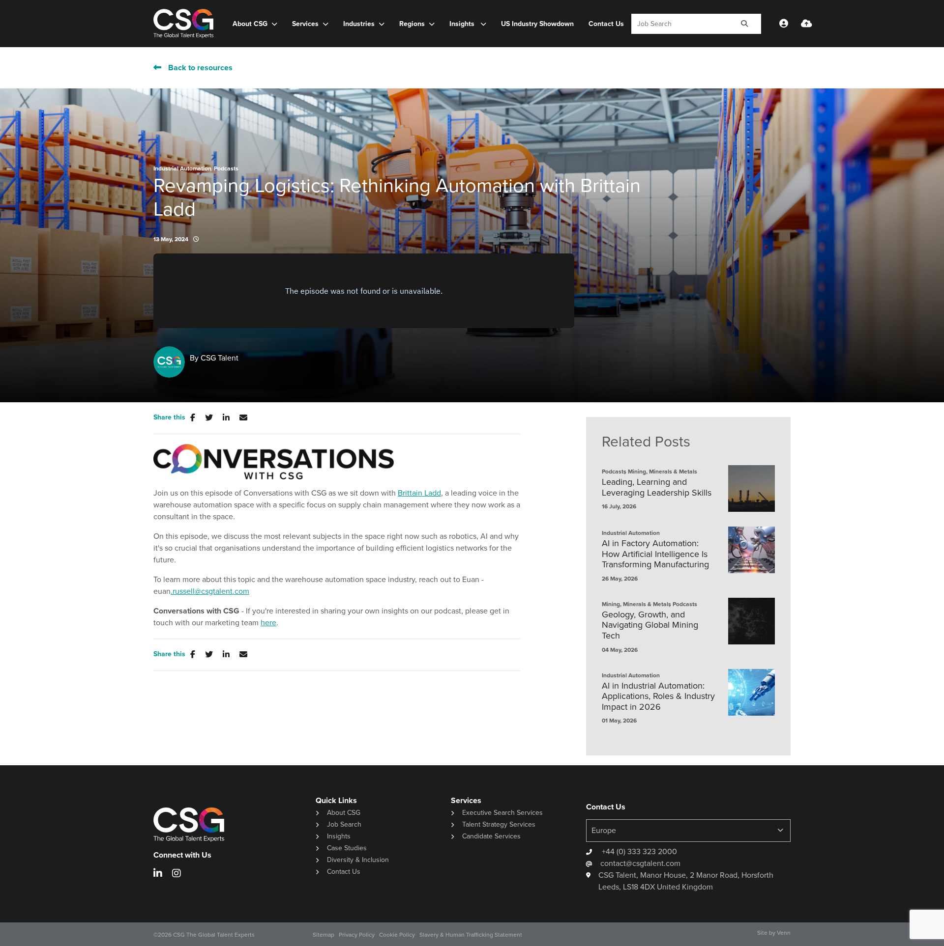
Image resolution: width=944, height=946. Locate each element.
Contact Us (606, 24)
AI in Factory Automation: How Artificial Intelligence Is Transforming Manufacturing (655, 554)
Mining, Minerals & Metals (662, 471)
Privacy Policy (357, 934)
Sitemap (323, 934)
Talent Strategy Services (498, 824)
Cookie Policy (397, 934)
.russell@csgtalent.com (210, 591)
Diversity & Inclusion (358, 860)
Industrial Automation (182, 168)
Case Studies (347, 848)
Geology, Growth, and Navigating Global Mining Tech (650, 625)
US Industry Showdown (537, 24)
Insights (462, 24)
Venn (784, 932)
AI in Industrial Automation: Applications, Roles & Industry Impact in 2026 (658, 697)
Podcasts (226, 168)
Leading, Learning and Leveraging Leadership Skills (656, 487)
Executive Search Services (502, 812)
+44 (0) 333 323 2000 (638, 851)
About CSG (343, 812)
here (268, 622)
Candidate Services (491, 836)
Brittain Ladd (419, 493)
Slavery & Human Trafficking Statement (470, 934)
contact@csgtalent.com (640, 863)
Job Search (344, 824)
